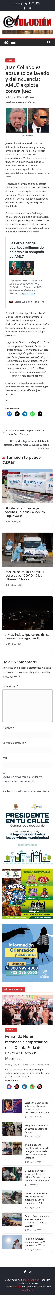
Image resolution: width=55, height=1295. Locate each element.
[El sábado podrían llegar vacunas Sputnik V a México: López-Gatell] (27, 471)
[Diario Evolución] (6, 42)
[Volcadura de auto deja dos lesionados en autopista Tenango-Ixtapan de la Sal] (12, 1200)
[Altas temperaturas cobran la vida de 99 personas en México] (12, 1244)
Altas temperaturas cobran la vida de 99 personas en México (35, 1242)
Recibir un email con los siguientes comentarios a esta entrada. (22, 779)
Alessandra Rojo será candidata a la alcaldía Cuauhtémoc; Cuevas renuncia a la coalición (26, 445)
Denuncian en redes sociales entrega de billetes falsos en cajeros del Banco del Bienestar (37, 1175)
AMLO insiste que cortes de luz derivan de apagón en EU (27, 636)
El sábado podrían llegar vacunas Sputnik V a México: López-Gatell (26, 512)
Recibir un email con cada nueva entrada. (26, 791)
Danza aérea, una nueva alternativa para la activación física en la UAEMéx (37, 1221)
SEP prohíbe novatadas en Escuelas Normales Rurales (36, 1128)
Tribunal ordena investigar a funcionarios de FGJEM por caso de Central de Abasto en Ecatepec (37, 1151)
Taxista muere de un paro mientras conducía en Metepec (25, 432)
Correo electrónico (14, 743)
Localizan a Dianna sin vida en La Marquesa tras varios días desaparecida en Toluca (37, 1107)
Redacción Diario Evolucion (37, 1064)
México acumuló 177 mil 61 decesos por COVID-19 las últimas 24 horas (25, 575)
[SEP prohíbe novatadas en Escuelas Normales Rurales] (12, 1131)
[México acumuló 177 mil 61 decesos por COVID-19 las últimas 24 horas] (27, 534)
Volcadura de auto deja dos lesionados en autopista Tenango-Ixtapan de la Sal (37, 1198)
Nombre (8, 728)
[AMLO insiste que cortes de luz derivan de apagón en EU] (27, 598)
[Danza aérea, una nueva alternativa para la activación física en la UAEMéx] (12, 1223)
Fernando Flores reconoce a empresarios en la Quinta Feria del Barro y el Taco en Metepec (26, 1047)
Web (5, 757)
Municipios (11, 1030)
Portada (10, 60)
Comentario (10, 686)
